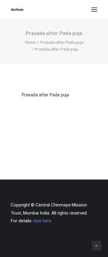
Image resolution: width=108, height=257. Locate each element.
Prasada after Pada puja (61, 42)
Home (30, 42)
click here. (42, 220)
